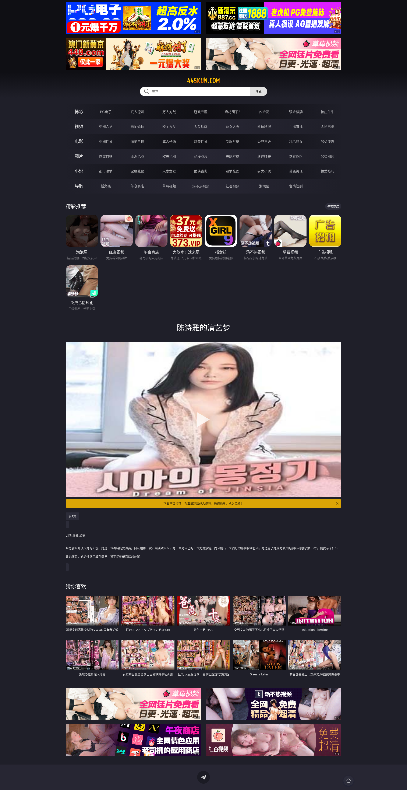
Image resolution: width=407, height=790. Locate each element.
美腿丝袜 (232, 156)
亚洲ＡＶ (106, 126)
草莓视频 (169, 186)
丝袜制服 (264, 126)
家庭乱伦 (137, 171)
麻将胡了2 (232, 111)
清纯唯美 (264, 156)
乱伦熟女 (296, 141)
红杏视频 (232, 186)
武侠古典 (201, 171)
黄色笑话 (296, 171)
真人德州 (137, 111)
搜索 (258, 91)
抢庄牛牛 (327, 111)
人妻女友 (169, 171)
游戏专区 (201, 111)
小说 (79, 171)
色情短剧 (296, 186)
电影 (79, 141)
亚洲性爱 (106, 141)
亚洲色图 (137, 156)
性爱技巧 (327, 171)
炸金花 (264, 111)
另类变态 (327, 141)
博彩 (79, 112)
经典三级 (264, 141)
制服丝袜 (232, 141)
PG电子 (106, 111)
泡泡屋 (264, 186)
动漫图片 (201, 156)
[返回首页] (348, 781)
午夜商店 (137, 186)
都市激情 (106, 171)
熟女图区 (296, 156)
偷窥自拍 (106, 156)
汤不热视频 (200, 186)
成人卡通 (169, 141)
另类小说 (264, 171)
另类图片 (327, 156)
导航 (79, 186)
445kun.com (203, 80)
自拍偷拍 (137, 126)
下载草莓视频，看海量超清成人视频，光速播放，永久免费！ (203, 503)
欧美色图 (169, 156)
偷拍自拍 (137, 141)
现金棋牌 (296, 111)
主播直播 (296, 126)
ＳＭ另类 (327, 126)
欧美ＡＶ (169, 126)
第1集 (72, 516)
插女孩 (106, 186)
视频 (79, 126)
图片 (79, 156)
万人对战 (169, 111)
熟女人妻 (232, 126)
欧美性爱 (201, 141)
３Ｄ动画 (201, 126)
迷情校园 (232, 171)
